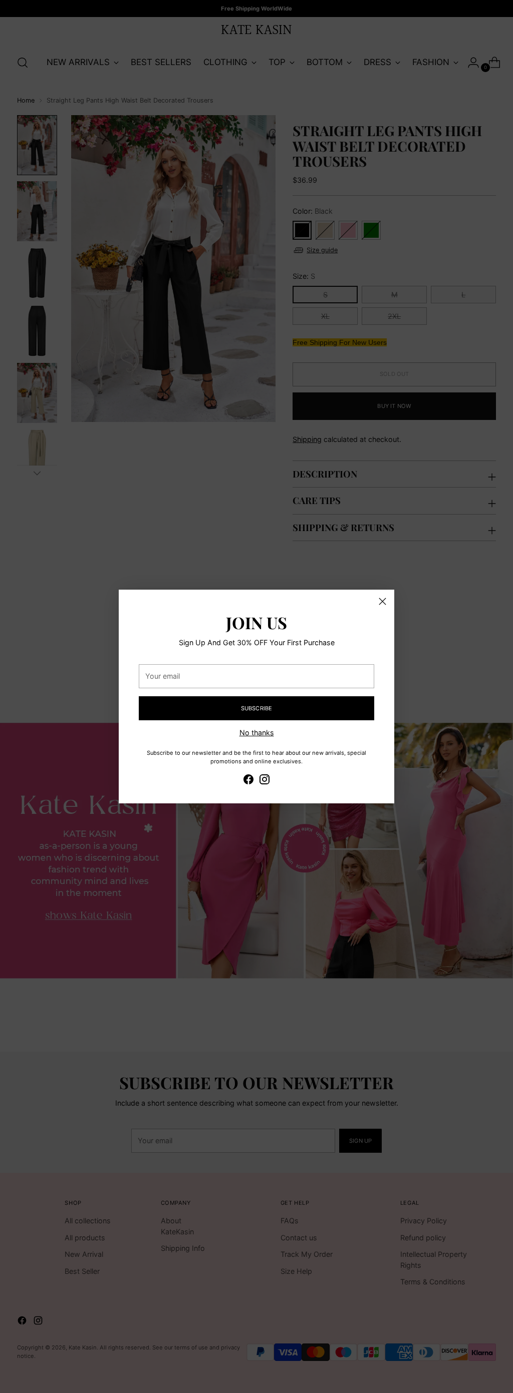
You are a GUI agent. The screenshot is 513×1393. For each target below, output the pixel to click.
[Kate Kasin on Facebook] (248, 780)
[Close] (382, 601)
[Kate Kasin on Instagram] (265, 780)
